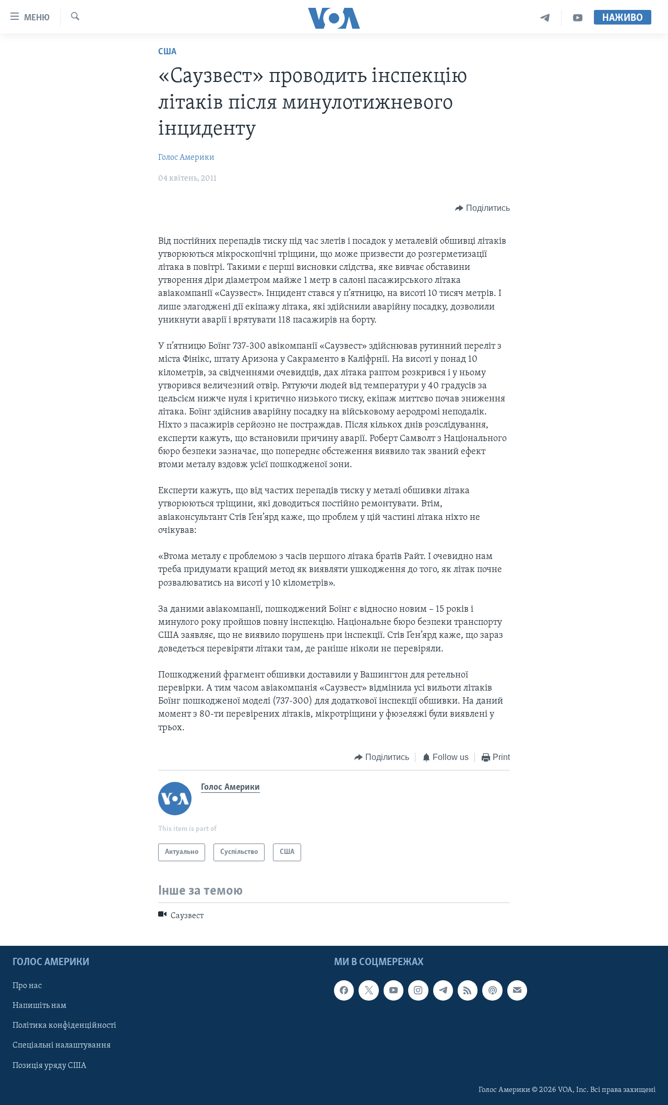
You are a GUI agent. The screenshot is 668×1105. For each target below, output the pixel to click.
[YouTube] (578, 18)
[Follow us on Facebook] (344, 990)
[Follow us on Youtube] (393, 990)
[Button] (482, 208)
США (167, 52)
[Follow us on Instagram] (418, 990)
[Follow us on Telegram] (443, 990)
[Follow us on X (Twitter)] (368, 990)
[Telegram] (545, 18)
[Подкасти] (492, 990)
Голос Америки (186, 157)
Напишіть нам (39, 1006)
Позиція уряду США (49, 1065)
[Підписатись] (517, 990)
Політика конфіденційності (64, 1025)
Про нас (27, 986)
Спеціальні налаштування (62, 1045)
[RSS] (468, 990)
